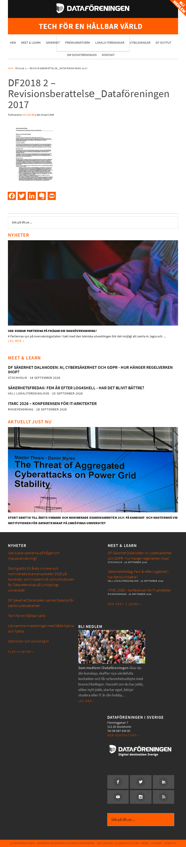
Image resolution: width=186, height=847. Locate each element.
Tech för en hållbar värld (26, 615)
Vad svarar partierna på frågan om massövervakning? (52, 331)
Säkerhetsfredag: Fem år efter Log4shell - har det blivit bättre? (76, 388)
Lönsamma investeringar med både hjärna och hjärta (41, 628)
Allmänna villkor (127, 843)
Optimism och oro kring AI (28, 641)
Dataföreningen (93, 8)
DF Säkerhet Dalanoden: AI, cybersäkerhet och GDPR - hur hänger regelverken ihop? (90, 369)
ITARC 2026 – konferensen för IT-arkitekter (52, 403)
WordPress (57, 843)
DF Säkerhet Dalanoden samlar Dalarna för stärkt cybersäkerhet (41, 603)
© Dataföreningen (22, 843)
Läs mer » (16, 341)
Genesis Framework (82, 843)
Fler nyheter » (21, 652)
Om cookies (105, 843)
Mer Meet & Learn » (124, 604)
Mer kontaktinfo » (123, 735)
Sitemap (156, 843)
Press (145, 843)
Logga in (170, 843)
